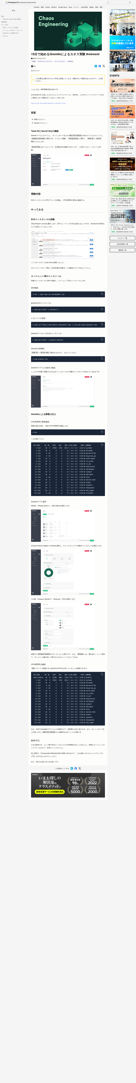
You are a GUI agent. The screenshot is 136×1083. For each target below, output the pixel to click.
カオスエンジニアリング (45, 61)
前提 (2, 16)
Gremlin (71, 61)
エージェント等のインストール (12, 30)
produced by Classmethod (27, 2)
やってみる (4, 25)
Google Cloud (62, 7)
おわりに (5, 36)
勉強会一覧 (122, 250)
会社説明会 (84, 7)
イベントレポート (60, 61)
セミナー (76, 7)
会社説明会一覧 (122, 244)
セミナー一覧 (122, 238)
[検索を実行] (108, 2)
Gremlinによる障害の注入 (11, 33)
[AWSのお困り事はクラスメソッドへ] (68, 785)
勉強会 (92, 7)
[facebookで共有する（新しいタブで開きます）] (100, 66)
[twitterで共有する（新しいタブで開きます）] (104, 66)
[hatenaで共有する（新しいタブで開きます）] (96, 66)
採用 (101, 7)
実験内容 (4, 22)
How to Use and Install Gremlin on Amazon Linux (48, 103)
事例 (96, 7)
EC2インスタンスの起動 (10, 27)
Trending (36, 7)
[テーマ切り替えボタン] (130, 2)
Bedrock (54, 7)
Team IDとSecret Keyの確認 (12, 19)
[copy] (102, 294)
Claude (47, 7)
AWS (42, 7)
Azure (70, 7)
